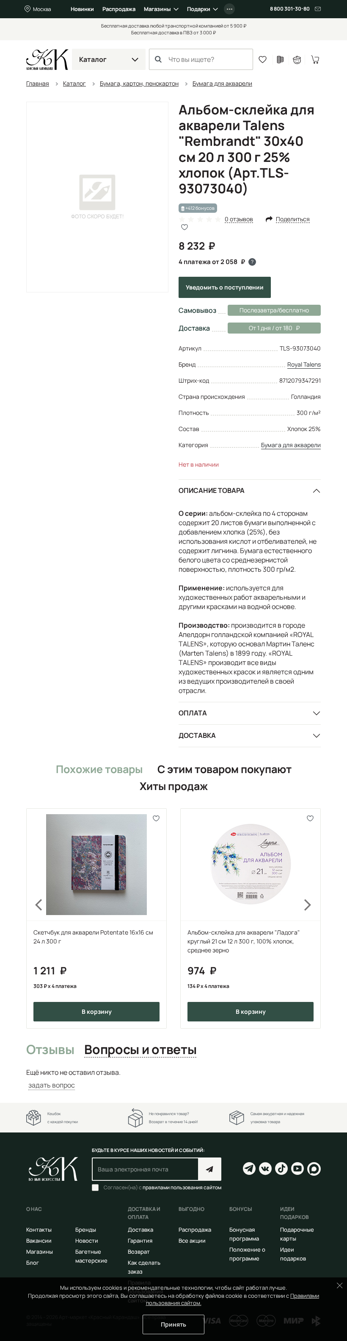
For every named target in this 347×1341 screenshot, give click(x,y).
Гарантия (140, 1240)
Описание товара (212, 490)
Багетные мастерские (91, 1256)
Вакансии (39, 1240)
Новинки (82, 9)
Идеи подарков (293, 1254)
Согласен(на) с (162, 1187)
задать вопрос (51, 1085)
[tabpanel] (173, 1079)
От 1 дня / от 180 (260, 328)
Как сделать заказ (144, 1267)
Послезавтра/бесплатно (274, 310)
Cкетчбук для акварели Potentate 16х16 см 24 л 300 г (93, 936)
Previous (34, 918)
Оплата (193, 713)
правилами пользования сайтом (182, 1187)
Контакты (39, 1229)
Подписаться (209, 1169)
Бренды (85, 1229)
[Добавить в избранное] (156, 818)
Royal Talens (304, 364)
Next (313, 918)
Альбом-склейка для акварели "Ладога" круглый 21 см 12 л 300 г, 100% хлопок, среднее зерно (243, 941)
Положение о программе (247, 1254)
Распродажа (118, 9)
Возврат (139, 1251)
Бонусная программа (244, 1234)
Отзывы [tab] (50, 1049)
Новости (86, 1240)
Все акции (192, 1240)
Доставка (197, 735)
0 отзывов (239, 219)
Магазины (157, 9)
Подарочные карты (297, 1234)
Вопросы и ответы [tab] (140, 1049)
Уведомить (225, 287)
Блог (32, 1262)
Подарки (198, 9)
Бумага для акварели (291, 445)
